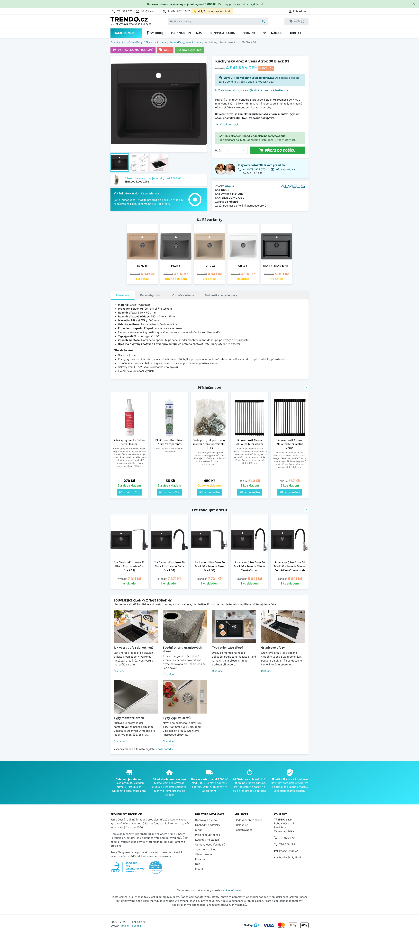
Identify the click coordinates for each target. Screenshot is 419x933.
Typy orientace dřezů (227, 647)
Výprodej (154, 33)
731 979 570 (122, 11)
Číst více (119, 671)
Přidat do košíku (277, 150)
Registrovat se (243, 829)
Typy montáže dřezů (129, 718)
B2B (197, 864)
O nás (198, 829)
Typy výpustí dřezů (177, 718)
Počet (218, 150)
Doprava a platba (222, 33)
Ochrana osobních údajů (210, 844)
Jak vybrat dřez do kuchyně (134, 647)
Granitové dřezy (273, 647)
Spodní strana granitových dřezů (182, 649)
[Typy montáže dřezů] (136, 697)
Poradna (249, 33)
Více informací (229, 124)
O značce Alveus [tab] (183, 295)
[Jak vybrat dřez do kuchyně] (136, 626)
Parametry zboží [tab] (150, 295)
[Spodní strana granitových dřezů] (185, 626)
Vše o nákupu (272, 33)
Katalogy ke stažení (207, 839)
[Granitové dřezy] (283, 626)
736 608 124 (287, 844)
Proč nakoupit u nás (186, 33)
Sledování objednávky (248, 820)
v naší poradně (164, 749)
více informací (233, 890)
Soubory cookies (205, 849)
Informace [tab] (122, 295)
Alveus (229, 186)
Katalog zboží (125, 33)
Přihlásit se (241, 825)
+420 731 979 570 (254, 169)
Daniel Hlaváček (131, 925)
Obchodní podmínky (207, 825)
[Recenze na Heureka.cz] (155, 869)
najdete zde (257, 4)
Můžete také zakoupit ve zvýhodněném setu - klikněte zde (251, 90)
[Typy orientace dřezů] (234, 626)
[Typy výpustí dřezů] (185, 697)
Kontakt (296, 33)
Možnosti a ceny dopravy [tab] (221, 295)
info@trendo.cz (148, 11)
